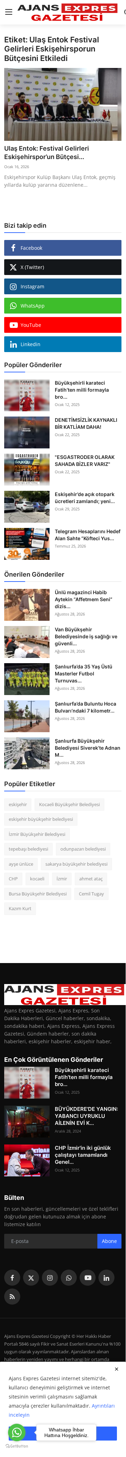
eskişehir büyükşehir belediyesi (41, 819)
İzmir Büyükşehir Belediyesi (37, 834)
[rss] (12, 1296)
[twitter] (31, 1278)
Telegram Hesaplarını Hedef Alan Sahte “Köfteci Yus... (87, 534)
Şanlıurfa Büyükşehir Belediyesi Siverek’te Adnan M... (87, 748)
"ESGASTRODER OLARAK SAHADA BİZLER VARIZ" (84, 460)
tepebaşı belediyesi (28, 849)
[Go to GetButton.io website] (17, 1446)
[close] (116, 1369)
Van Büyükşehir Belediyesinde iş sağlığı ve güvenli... (86, 636)
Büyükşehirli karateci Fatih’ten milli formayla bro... (82, 390)
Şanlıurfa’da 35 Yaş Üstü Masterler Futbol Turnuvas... (83, 673)
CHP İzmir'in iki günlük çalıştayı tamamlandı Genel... (83, 1155)
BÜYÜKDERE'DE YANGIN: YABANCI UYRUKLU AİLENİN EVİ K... (86, 1116)
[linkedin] (106, 1278)
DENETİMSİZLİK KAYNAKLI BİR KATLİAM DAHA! (86, 423)
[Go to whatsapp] (16, 1432)
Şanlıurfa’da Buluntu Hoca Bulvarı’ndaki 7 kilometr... (85, 707)
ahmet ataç (91, 878)
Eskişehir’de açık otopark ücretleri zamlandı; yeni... (85, 497)
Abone (109, 1241)
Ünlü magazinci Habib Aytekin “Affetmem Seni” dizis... (83, 599)
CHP (13, 878)
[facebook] (12, 1278)
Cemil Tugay (91, 894)
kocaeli (37, 878)
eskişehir (18, 804)
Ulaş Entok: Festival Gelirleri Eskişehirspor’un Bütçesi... (46, 152)
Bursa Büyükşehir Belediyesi (38, 894)
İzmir (62, 878)
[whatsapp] (69, 1278)
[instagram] (50, 1278)
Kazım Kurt (20, 908)
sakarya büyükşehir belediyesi (76, 864)
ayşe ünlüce (21, 864)
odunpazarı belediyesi (83, 849)
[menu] (8, 12)
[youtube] (88, 1278)
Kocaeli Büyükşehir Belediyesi (69, 804)
